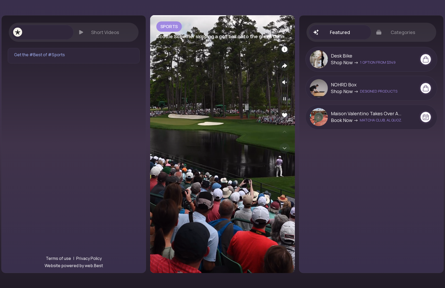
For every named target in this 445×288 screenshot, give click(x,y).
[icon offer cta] (426, 59)
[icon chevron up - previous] (284, 132)
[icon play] (284, 99)
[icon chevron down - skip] (284, 148)
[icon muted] (284, 82)
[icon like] (284, 115)
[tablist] (74, 32)
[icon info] (284, 49)
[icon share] (284, 66)
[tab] (42, 32)
